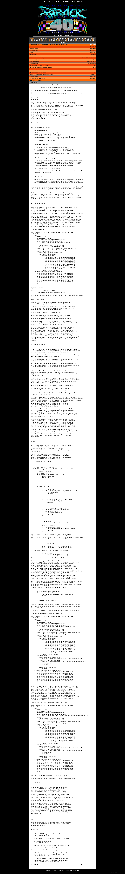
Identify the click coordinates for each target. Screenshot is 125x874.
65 (79, 41)
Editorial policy (33, 52)
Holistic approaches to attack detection (39, 65)
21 (85, 38)
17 (74, 38)
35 (59, 39)
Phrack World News (34, 76)
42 (79, 39)
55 (51, 41)
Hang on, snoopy (34, 69)
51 (40, 41)
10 (54, 38)
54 (48, 41)
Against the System (34, 63)
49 (34, 41)
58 (59, 41)
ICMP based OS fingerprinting (37, 58)
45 (88, 39)
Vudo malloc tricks (34, 59)
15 (68, 38)
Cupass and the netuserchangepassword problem (41, 74)
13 (63, 38)
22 (88, 38)
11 (57, 38)
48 (31, 41)
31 (48, 39)
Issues (51, 1)
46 (91, 39)
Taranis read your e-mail (35, 56)
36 (62, 39)
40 (74, 39)
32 (51, 39)
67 (85, 41)
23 (91, 38)
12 (60, 38)
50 (37, 41)
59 (62, 41)
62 (71, 41)
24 (94, 38)
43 (82, 39)
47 (93, 39)
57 (57, 41)
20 (82, 38)
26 (34, 39)
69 (91, 41)
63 (74, 41)
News (45, 1)
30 (45, 39)
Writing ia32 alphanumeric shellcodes (38, 72)
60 (65, 41)
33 (54, 39)
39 (71, 39)
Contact (72, 1)
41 (76, 39)
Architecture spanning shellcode (37, 70)
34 (57, 39)
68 (88, 41)
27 (37, 39)
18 (77, 38)
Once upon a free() (34, 61)
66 (82, 41)
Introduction (32, 46)
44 (85, 39)
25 (31, 39)
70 (93, 41)
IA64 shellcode (33, 54)
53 (45, 41)
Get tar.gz (93, 44)
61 (68, 41)
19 (80, 38)
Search (79, 1)
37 (65, 39)
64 (76, 41)
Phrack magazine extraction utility (38, 78)
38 (68, 39)
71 (61, 42)
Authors (57, 1)
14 (66, 38)
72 (64, 42)
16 (71, 38)
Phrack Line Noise (34, 50)
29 (42, 39)
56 (54, 41)
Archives (65, 1)
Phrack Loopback (34, 48)
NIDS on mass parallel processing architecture (41, 67)
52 (42, 41)
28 (40, 39)
